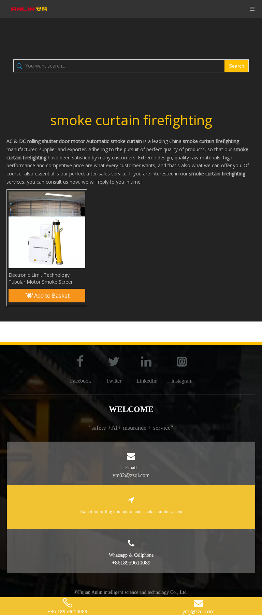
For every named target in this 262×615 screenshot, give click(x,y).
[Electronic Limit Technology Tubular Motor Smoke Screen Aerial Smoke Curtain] (47, 229)
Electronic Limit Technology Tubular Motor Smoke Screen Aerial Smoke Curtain (41, 278)
